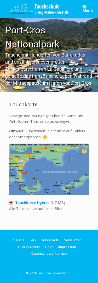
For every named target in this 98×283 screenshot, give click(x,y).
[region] (49, 55)
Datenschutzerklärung (49, 253)
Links (49, 246)
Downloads (50, 240)
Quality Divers (29, 246)
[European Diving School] (39, 9)
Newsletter (72, 240)
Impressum (67, 246)
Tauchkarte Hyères (32, 202)
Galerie (19, 240)
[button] (49, 55)
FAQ (33, 240)
